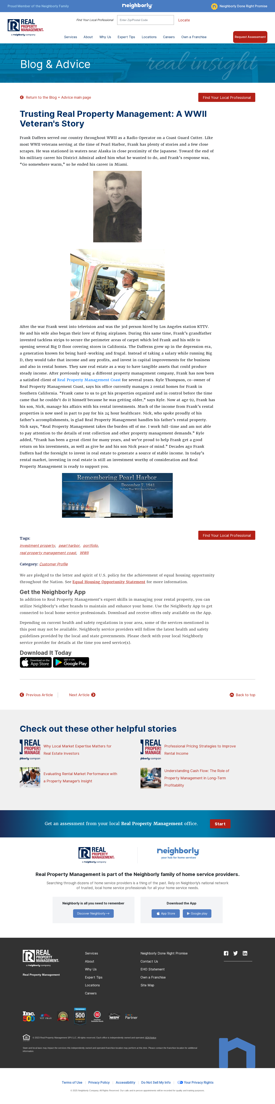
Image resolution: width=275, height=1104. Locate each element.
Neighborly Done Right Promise (243, 6)
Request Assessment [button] (250, 37)
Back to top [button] (245, 695)
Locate (184, 20)
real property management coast (48, 553)
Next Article (79, 695)
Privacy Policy (99, 1082)
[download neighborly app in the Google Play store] (71, 662)
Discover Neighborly (91, 913)
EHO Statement (153, 969)
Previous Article (39, 695)
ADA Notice (150, 1037)
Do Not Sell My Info (156, 1082)
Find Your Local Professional (94, 20)
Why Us (91, 969)
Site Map (147, 985)
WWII (84, 553)
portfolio (90, 545)
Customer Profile (53, 564)
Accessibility (125, 1082)
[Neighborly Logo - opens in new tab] (190, 853)
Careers (169, 37)
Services (91, 953)
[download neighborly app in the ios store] (36, 662)
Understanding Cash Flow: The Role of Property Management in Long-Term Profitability (196, 778)
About (89, 961)
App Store (167, 913)
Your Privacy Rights (198, 1082)
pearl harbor (69, 545)
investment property (37, 545)
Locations (149, 37)
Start (220, 823)
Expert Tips (93, 977)
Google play (198, 913)
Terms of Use (72, 1082)
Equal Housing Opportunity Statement (108, 582)
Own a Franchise (194, 37)
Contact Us (149, 961)
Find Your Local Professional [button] (227, 97)
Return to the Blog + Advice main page (58, 97)
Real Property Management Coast (89, 380)
